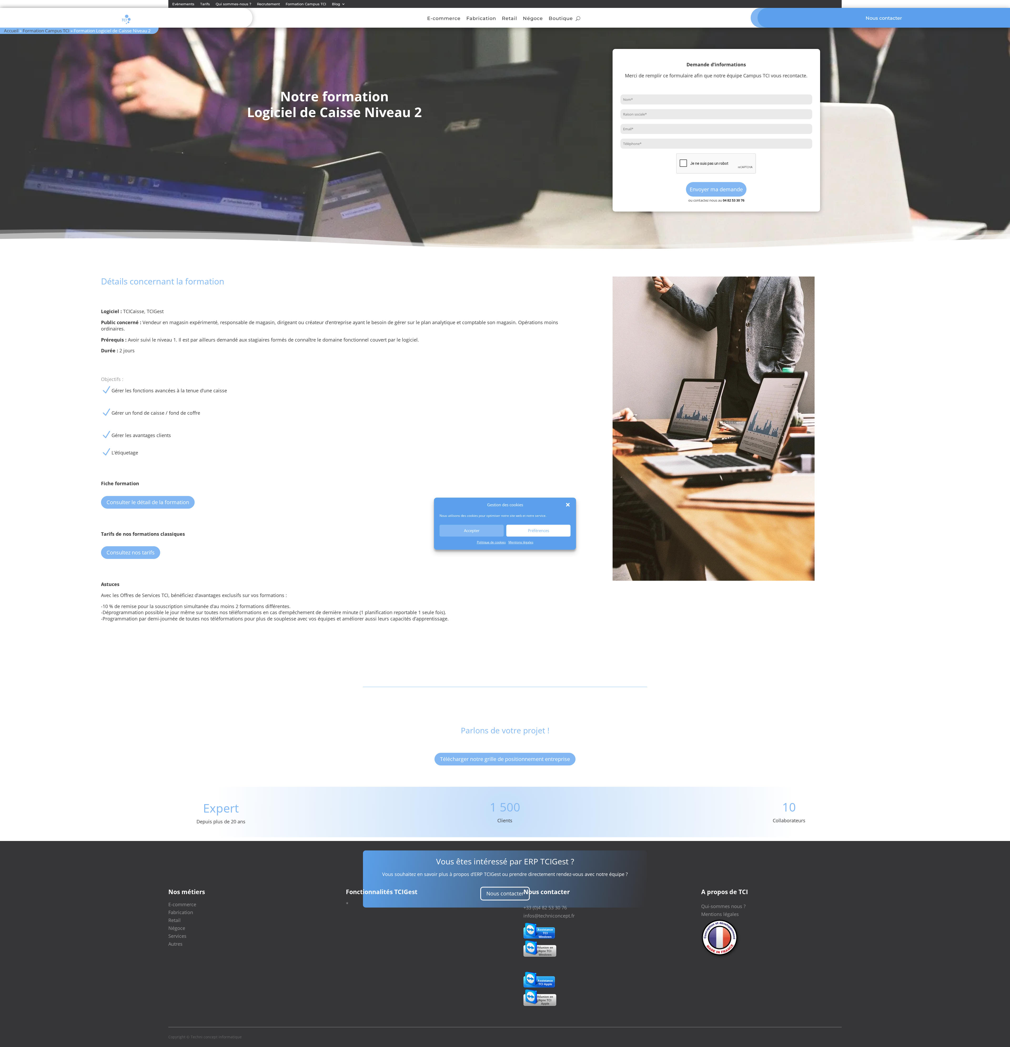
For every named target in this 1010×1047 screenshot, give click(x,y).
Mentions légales (520, 542)
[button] (567, 505)
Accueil (11, 31)
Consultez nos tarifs (131, 552)
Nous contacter (505, 893)
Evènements (183, 4)
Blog (336, 4)
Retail (509, 19)
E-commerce (444, 19)
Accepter (471, 530)
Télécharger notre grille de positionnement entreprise (505, 759)
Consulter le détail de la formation (148, 502)
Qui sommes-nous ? (233, 4)
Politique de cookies (491, 542)
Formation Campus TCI (306, 4)
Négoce (533, 19)
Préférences (538, 530)
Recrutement (268, 4)
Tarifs (205, 4)
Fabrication (481, 19)
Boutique (561, 19)
